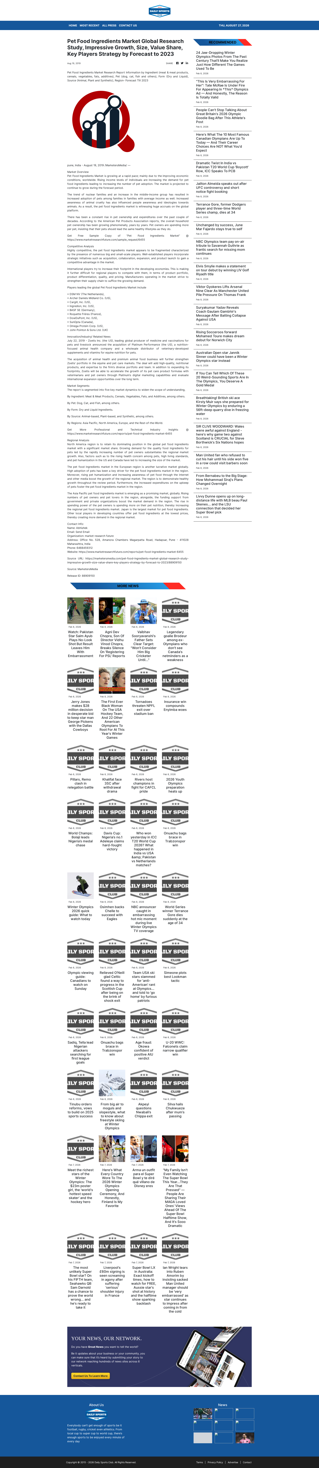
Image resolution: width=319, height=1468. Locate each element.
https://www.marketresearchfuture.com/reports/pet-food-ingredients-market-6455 (119, 433)
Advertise (233, 1462)
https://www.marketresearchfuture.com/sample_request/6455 (106, 239)
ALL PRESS (109, 25)
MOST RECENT (90, 25)
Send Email (83, 532)
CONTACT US (128, 25)
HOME (73, 25)
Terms (199, 1462)
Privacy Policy (215, 1462)
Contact (247, 1462)
